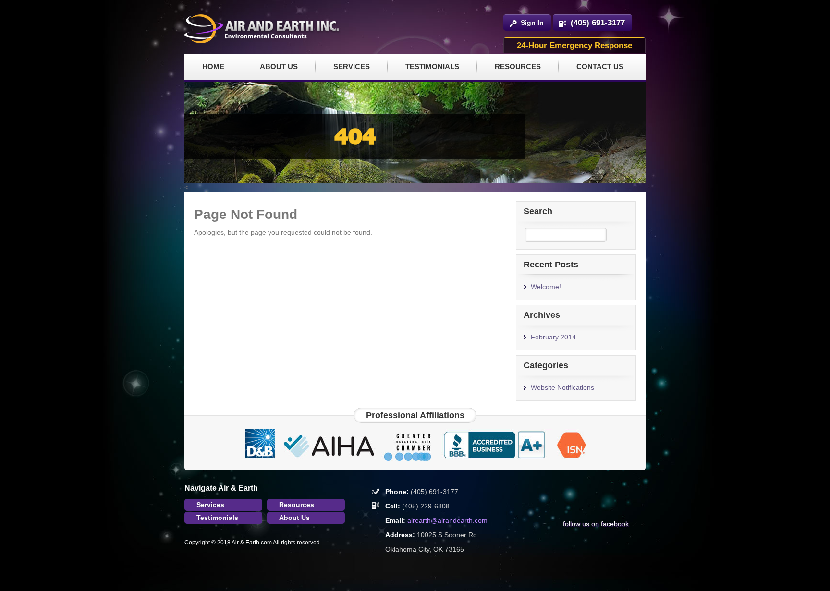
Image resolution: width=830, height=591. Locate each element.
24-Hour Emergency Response (574, 45)
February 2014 (553, 337)
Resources (518, 66)
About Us (279, 66)
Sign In (532, 22)
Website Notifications (562, 387)
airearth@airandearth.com (447, 520)
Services (351, 66)
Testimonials (432, 66)
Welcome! (546, 286)
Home (213, 66)
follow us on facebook (596, 524)
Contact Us (599, 66)
